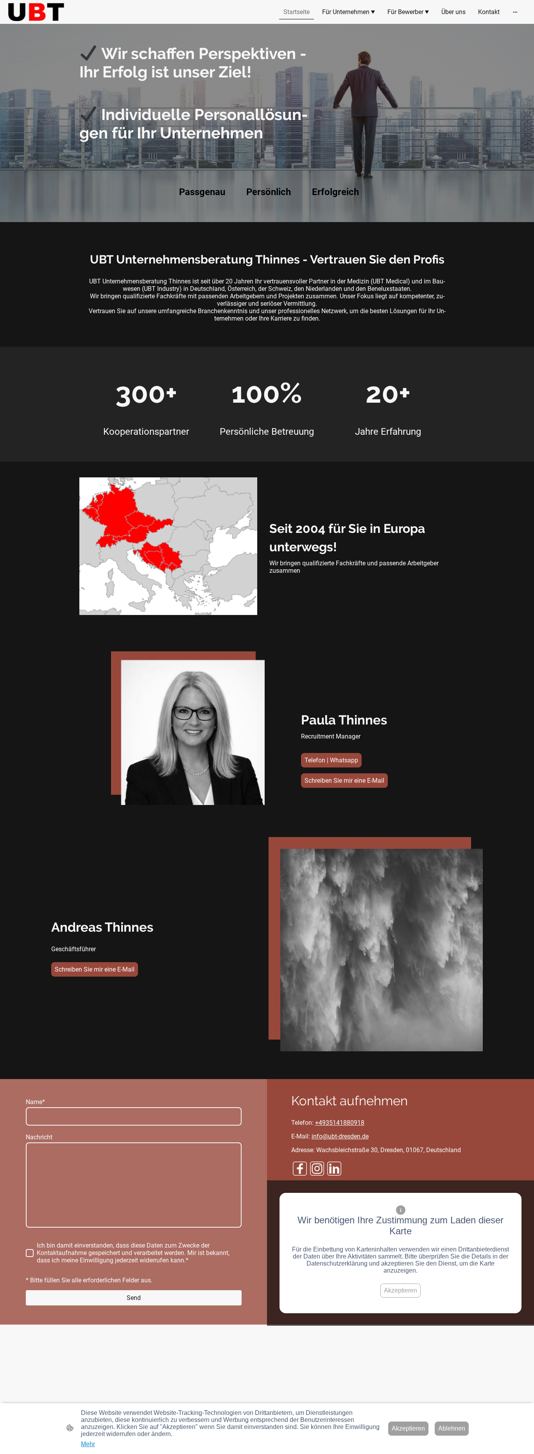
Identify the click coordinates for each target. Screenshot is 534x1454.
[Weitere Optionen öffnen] (515, 11)
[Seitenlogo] (36, 12)
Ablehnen (451, 1428)
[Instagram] (317, 1169)
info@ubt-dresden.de (340, 1136)
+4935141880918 (339, 1122)
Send (134, 1298)
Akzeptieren (400, 1290)
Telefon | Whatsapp (331, 760)
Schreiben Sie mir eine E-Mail (344, 780)
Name (35, 1102)
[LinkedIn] (334, 1169)
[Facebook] (300, 1169)
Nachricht (39, 1137)
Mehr (88, 1444)
